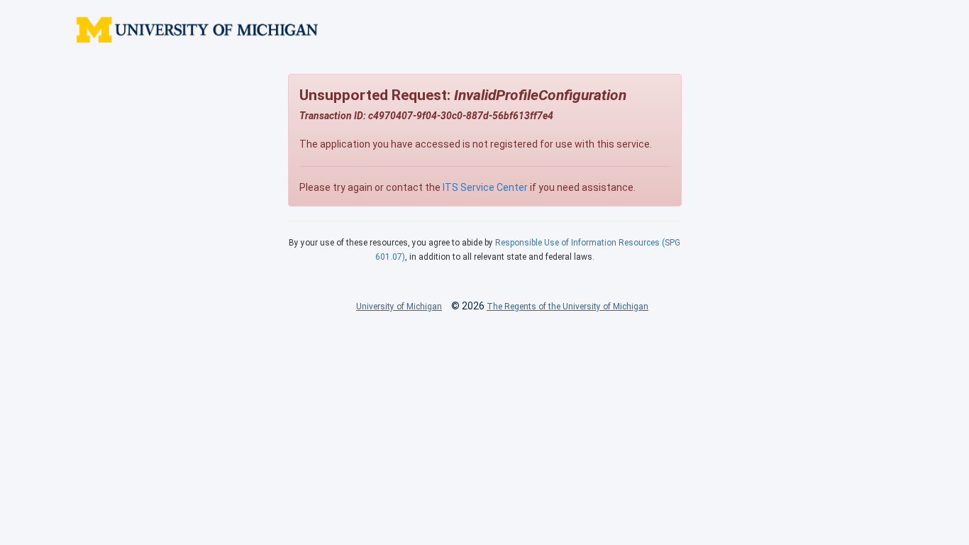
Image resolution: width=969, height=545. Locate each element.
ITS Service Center (485, 187)
